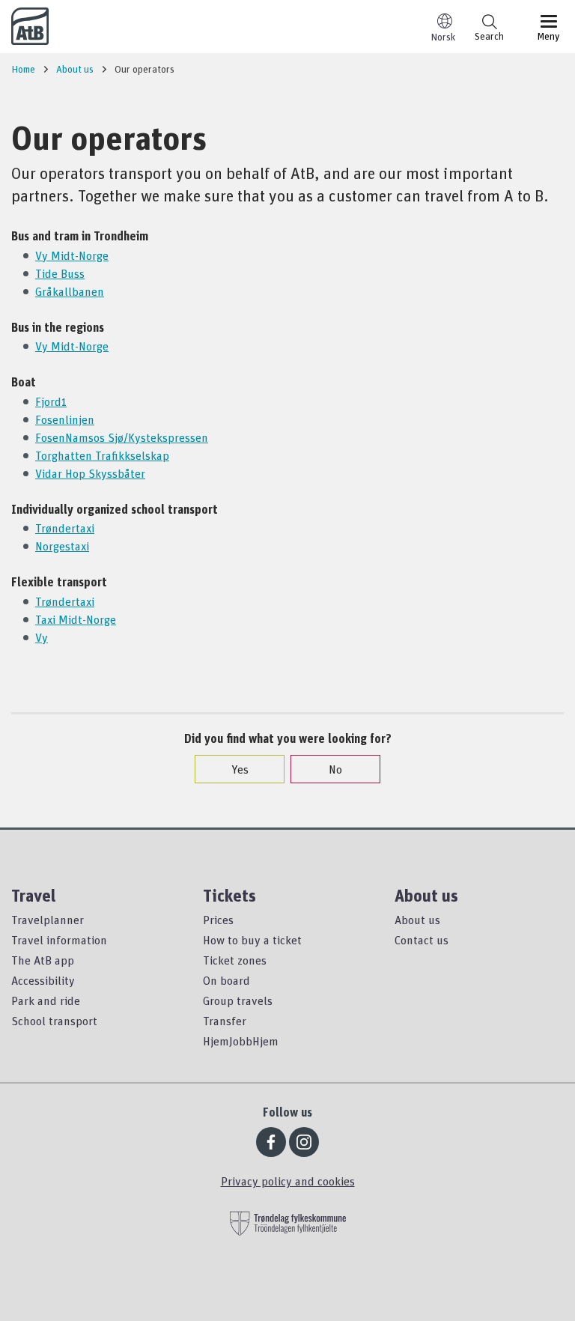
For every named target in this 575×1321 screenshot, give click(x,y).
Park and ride (45, 1000)
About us (417, 919)
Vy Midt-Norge (72, 255)
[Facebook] (271, 1142)
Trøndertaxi (64, 527)
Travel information (59, 939)
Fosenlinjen (64, 419)
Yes (240, 769)
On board (226, 980)
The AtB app (42, 960)
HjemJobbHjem (241, 1040)
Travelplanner (47, 919)
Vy (41, 637)
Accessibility (43, 980)
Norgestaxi (62, 545)
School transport (54, 1020)
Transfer (224, 1020)
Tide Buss (60, 273)
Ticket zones (235, 960)
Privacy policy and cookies (288, 1180)
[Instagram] (304, 1142)
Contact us (421, 939)
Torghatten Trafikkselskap (102, 455)
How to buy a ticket (252, 939)
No (335, 769)
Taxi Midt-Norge (75, 619)
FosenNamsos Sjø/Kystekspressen (121, 437)
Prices (218, 919)
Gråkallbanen (69, 291)
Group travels (238, 1000)
